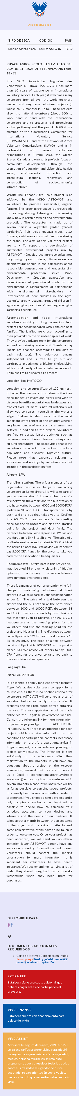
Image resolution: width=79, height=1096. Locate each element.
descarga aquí (24, 959)
